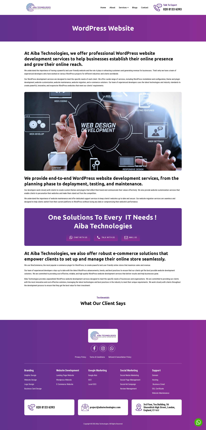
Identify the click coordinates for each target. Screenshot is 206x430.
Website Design (30, 380)
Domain (155, 375)
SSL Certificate (158, 388)
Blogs (134, 7)
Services (123, 7)
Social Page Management (130, 380)
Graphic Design (30, 375)
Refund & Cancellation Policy (119, 357)
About (112, 7)
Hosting (155, 380)
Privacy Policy (80, 357)
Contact (144, 7)
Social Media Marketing (129, 375)
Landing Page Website (65, 375)
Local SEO (92, 384)
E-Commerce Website (64, 384)
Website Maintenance (160, 393)
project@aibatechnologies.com (105, 407)
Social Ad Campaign (128, 384)
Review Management (128, 388)
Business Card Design (33, 388)
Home (103, 7)
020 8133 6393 (172, 9)
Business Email (158, 384)
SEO (90, 380)
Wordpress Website (64, 380)
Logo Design (29, 384)
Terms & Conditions (97, 357)
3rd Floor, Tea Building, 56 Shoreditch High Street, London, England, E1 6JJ (159, 407)
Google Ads (92, 375)
